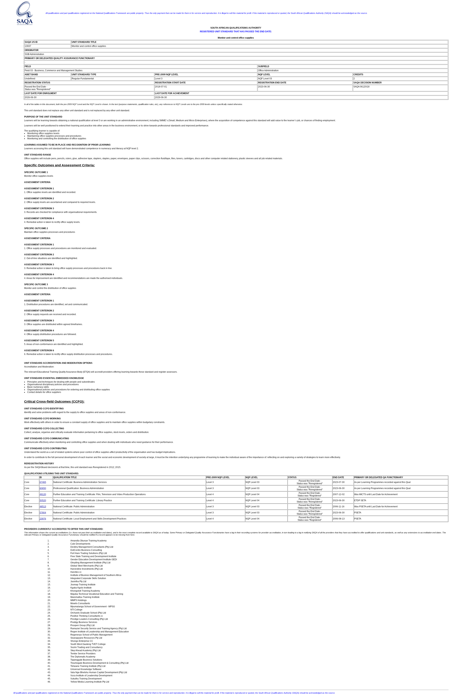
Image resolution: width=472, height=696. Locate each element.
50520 (43, 500)
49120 (43, 494)
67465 (43, 482)
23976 (43, 518)
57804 (43, 512)
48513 (43, 506)
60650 (43, 488)
